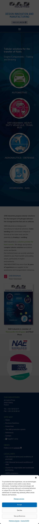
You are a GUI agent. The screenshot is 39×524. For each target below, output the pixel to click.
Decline (19, 510)
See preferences (19, 516)
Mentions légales (14, 521)
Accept (19, 505)
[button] (36, 478)
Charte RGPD (25, 521)
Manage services (19, 499)
